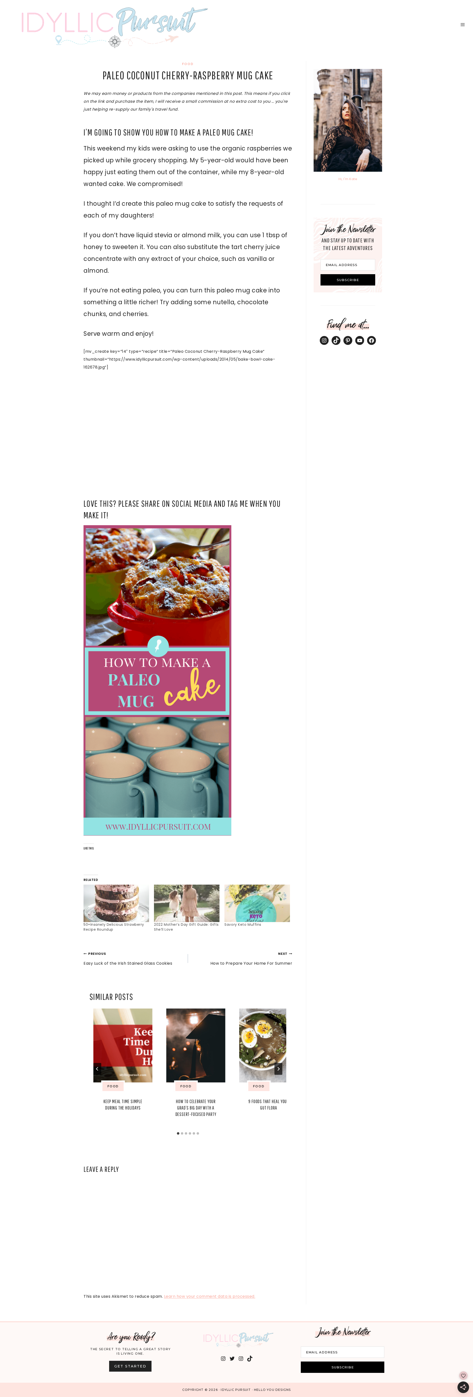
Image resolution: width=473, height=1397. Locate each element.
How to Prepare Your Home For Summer (251, 959)
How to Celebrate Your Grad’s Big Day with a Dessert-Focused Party (195, 1107)
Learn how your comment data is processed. (209, 1296)
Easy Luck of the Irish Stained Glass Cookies (128, 959)
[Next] (278, 1069)
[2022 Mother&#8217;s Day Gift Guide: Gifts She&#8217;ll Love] (187, 903)
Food (187, 64)
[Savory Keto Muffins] (257, 903)
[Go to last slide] (97, 1069)
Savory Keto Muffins (242, 924)
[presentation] (122, 1045)
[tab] (178, 1133)
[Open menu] (462, 24)
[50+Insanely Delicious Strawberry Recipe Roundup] (116, 903)
